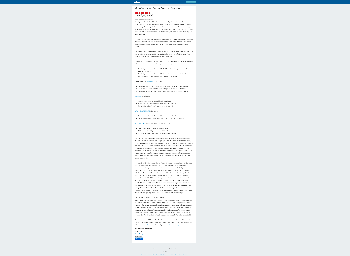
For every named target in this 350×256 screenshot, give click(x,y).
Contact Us (139, 239)
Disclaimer (143, 255)
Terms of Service (160, 255)
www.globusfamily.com (144, 225)
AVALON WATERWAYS (142, 111)
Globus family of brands (142, 234)
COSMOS (138, 96)
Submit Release (191, 2)
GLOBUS (150, 81)
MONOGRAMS (140, 123)
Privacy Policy (151, 255)
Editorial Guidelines (183, 255)
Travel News (150, 19)
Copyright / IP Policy (171, 255)
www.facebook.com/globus (174, 225)
